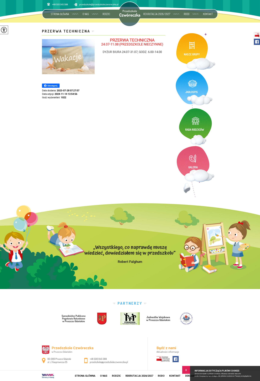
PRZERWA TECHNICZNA (66, 31)
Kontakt (208, 14)
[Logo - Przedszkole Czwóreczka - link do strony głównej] (129, 13)
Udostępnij (52, 86)
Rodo (186, 14)
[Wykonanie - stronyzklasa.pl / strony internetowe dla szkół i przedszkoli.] (48, 376)
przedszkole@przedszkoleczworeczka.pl (98, 4)
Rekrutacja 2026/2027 (156, 14)
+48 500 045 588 (60, 4)
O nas (86, 14)
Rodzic (106, 14)
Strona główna (60, 14)
